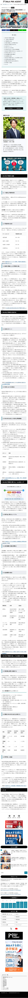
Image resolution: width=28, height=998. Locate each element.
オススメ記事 (5, 924)
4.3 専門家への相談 (8, 62)
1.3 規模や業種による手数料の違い (11, 42)
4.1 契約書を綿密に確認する (9, 59)
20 (10, 906)
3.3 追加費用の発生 (8, 56)
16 (21, 904)
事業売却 (17, 916)
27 (10, 907)
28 (14, 907)
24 (25, 906)
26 (6, 907)
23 (21, 906)
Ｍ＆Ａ (13, 7)
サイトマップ (18, 924)
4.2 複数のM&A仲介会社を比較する (11, 60)
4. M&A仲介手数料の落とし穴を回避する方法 (13, 57)
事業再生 (4, 922)
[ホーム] (1, 4)
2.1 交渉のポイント (8, 46)
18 (2, 906)
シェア (6, 30)
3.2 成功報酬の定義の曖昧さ (9, 54)
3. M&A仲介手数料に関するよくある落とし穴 (13, 51)
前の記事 (10, 816)
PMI (16, 922)
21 (14, 906)
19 (6, 906)
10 (25, 903)
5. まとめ (6, 64)
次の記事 (19, 816)
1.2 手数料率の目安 (8, 41)
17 (25, 904)
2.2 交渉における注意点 (9, 47)
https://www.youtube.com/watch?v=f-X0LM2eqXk (11, 890)
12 (6, 904)
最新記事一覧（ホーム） (7, 914)
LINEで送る (22, 30)
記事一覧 (14, 817)
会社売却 (4, 916)
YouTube (16, 929)
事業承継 (17, 919)
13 (10, 904)
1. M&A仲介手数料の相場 (9, 37)
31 (25, 907)
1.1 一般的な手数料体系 (9, 39)
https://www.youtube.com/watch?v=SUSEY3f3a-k (11, 894)
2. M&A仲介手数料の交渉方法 (10, 44)
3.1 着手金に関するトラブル (9, 52)
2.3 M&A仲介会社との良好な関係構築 (11, 49)
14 (14, 904)
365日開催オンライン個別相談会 (14, 108)
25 (2, 907)
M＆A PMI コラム (4, 992)
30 (21, 907)
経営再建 (4, 919)
